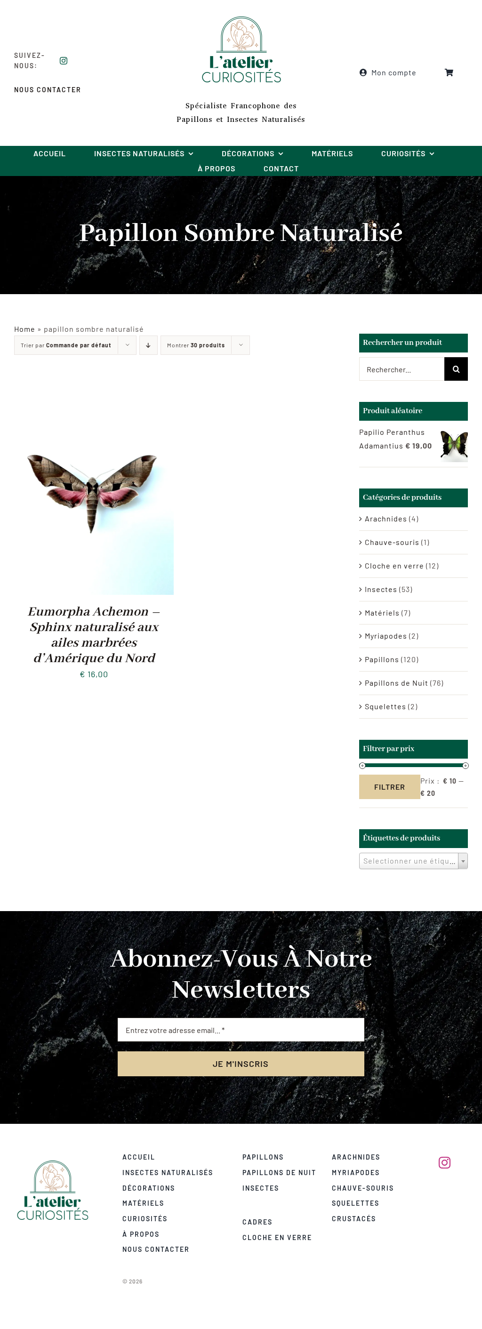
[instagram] (64, 60)
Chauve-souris (392, 541)
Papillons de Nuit (396, 682)
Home (24, 328)
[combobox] (413, 861)
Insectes (381, 588)
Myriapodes (386, 635)
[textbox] (413, 860)
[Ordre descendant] (148, 345)
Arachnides (386, 518)
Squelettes (385, 706)
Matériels (382, 612)
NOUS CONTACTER (47, 90)
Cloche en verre (394, 565)
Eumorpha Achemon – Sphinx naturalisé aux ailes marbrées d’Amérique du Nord (93, 635)
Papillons (382, 659)
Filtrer (389, 786)
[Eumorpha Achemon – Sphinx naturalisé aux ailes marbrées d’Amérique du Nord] (94, 388)
